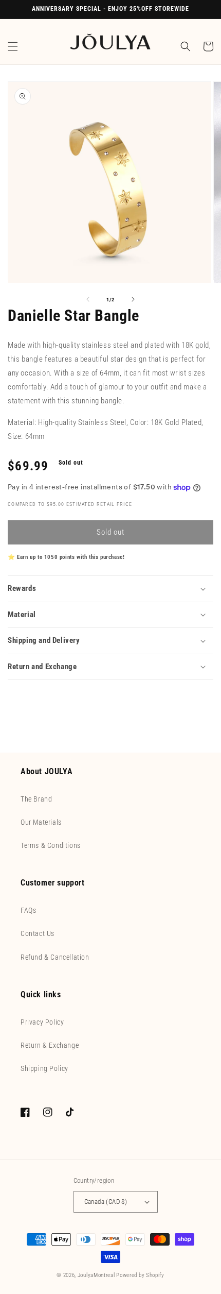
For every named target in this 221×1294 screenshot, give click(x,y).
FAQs (28, 910)
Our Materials (41, 822)
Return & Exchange (50, 1045)
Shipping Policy (44, 1068)
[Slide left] (88, 299)
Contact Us (37, 933)
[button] (13, 46)
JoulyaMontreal (96, 1275)
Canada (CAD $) (105, 1201)
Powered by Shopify (140, 1275)
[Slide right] (133, 299)
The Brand (36, 799)
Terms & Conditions (51, 845)
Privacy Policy (42, 1022)
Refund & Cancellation (55, 957)
